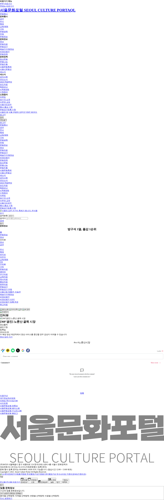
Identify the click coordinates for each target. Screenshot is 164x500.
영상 (2, 42)
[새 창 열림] (43, 474)
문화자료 (4, 44)
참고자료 (4, 305)
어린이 (3, 257)
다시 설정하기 (6, 498)
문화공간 (4, 47)
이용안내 (4, 396)
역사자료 (4, 279)
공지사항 (4, 77)
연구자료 (4, 274)
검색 (2, 221)
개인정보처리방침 (7, 398)
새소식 (3, 72)
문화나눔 (4, 62)
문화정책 (4, 54)
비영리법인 (5, 52)
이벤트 (3, 97)
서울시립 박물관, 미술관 (10, 292)
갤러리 (3, 272)
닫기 (2, 213)
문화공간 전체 (6, 289)
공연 (2, 19)
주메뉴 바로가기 (7, 6)
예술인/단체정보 (7, 49)
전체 (2, 34)
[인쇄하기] (4, 312)
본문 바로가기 (6, 4)
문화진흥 (4, 64)
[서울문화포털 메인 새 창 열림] (82, 461)
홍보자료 (4, 282)
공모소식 (4, 79)
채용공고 (4, 87)
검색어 (3, 218)
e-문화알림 (4, 90)
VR (1, 262)
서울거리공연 (6, 105)
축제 (2, 24)
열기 (11, 493)
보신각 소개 (5, 100)
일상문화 (4, 59)
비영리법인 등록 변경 (9, 302)
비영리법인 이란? (7, 300)
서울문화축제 (6, 67)
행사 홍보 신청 (6, 107)
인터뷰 (3, 264)
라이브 (3, 255)
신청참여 (4, 92)
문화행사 (4, 14)
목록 (82, 393)
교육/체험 (4, 27)
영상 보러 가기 (6, 337)
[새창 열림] (4, 309)
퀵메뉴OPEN (65, 481)
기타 (2, 29)
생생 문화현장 (6, 82)
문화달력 (4, 32)
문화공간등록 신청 (8, 110)
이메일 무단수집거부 (9, 401)
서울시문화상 (6, 69)
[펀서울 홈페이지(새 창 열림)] (18, 211)
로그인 (3, 115)
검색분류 (4, 216)
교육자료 (4, 277)
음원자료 (4, 284)
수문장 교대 (5, 102)
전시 (2, 22)
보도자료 (4, 84)
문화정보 (4, 37)
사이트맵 (4, 403)
